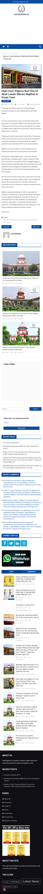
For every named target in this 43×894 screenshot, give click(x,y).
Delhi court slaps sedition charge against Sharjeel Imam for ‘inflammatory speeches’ (37, 227)
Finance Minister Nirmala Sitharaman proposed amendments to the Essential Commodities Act (19, 517)
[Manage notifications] (4, 889)
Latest (11, 571)
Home (6, 810)
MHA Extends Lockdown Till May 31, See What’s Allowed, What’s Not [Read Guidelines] (22, 495)
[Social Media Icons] (5, 543)
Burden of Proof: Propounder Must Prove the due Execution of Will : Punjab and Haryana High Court (27, 632)
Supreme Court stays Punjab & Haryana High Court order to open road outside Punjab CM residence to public (26, 710)
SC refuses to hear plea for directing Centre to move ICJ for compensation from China (20, 279)
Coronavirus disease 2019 (11, 442)
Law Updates (20, 104)
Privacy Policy (8, 817)
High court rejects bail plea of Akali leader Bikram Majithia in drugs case (20, 221)
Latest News (6, 101)
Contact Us (7, 802)
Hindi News (15, 882)
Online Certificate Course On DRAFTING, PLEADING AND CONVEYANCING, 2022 (26, 579)
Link (7, 212)
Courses (5, 882)
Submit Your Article (10, 820)
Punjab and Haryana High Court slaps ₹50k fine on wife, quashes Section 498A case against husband (26, 724)
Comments (31, 571)
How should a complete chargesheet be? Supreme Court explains (27, 738)
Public (15, 886)
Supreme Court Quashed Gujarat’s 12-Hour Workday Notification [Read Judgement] (18, 348)
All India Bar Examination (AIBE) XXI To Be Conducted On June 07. (27, 616)
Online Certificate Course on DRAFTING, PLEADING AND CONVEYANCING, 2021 (26, 592)
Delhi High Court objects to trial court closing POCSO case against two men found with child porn (27, 682)
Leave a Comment (34, 104)
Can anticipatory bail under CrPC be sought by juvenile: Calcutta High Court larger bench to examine (8, 227)
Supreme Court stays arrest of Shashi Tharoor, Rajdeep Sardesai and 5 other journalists (20, 315)
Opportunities (7, 886)
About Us (7, 799)
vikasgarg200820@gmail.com (24, 610)
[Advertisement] (21, 31)
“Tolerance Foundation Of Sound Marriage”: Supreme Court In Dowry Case (27, 696)
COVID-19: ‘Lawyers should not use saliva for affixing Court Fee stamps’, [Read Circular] (22, 485)
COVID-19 (7, 806)
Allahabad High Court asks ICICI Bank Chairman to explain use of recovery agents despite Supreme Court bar (27, 668)
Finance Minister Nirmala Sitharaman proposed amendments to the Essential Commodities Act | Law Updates (20, 524)
